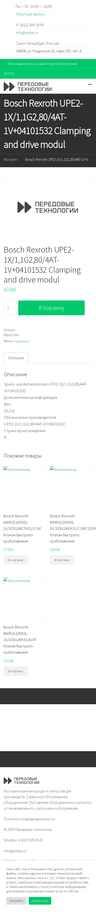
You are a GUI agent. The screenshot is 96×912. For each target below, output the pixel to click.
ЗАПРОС (9, 74)
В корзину (51, 308)
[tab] (16, 357)
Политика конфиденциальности (29, 819)
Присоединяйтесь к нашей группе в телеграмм (42, 63)
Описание (16, 358)
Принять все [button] (40, 901)
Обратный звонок (30, 14)
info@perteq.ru (27, 32)
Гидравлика (21, 341)
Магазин (10, 159)
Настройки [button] (16, 901)
